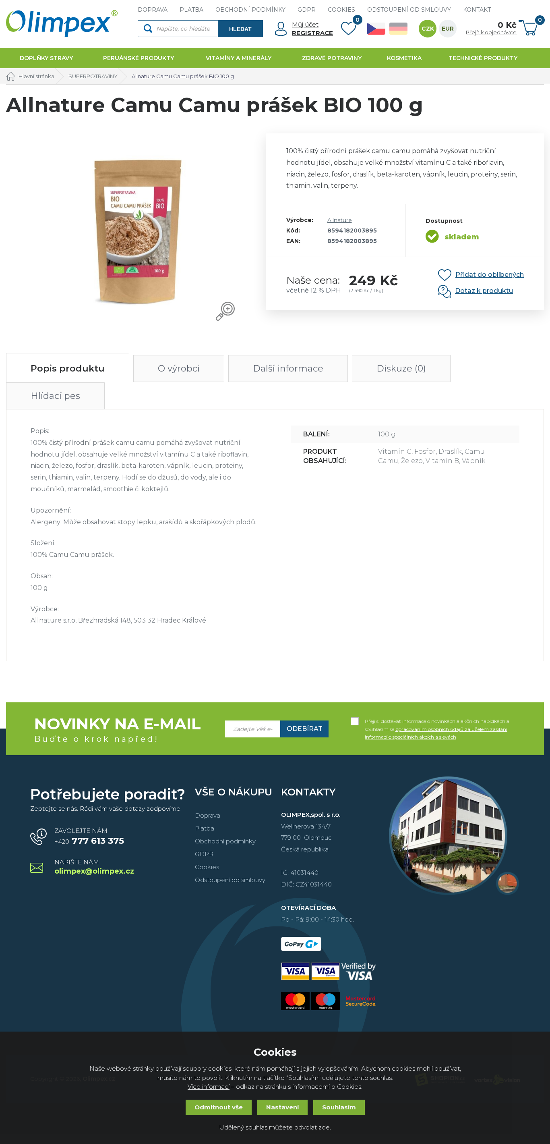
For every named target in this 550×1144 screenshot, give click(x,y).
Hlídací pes (55, 395)
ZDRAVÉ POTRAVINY (332, 58)
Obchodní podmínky (225, 841)
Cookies (207, 867)
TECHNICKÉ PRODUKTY (483, 58)
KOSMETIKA (404, 58)
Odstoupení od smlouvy (230, 880)
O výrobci (179, 368)
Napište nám (94, 867)
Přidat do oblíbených (489, 274)
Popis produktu (68, 368)
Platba (204, 828)
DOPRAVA (152, 9)
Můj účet (305, 24)
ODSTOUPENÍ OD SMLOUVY (409, 9)
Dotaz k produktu (484, 291)
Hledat (240, 29)
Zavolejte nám (89, 836)
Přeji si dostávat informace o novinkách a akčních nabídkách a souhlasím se (437, 721)
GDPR (307, 9)
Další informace (288, 368)
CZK (428, 28)
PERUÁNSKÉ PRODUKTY (138, 58)
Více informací (209, 1086)
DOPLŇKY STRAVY (46, 58)
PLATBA (191, 9)
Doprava (207, 815)
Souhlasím (339, 1107)
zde (324, 1127)
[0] (348, 30)
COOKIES (341, 9)
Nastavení (282, 1107)
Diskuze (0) (401, 368)
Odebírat (305, 729)
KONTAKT (477, 9)
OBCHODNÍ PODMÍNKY (250, 9)
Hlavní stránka (36, 76)
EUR (448, 28)
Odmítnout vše (218, 1107)
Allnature (339, 220)
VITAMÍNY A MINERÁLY (238, 58)
